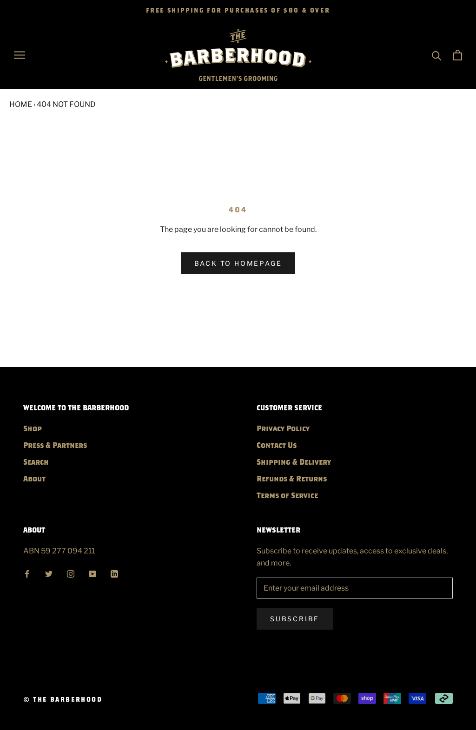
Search (36, 461)
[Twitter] (49, 572)
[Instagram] (70, 572)
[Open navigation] (19, 55)
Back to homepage (238, 263)
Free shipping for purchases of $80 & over (238, 10)
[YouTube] (92, 572)
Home (20, 104)
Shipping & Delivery (294, 461)
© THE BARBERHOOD (63, 699)
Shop (32, 428)
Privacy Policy (283, 428)
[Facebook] (27, 572)
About (34, 478)
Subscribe (294, 619)
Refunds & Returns (292, 478)
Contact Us (277, 445)
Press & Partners (55, 445)
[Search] (437, 55)
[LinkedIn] (114, 572)
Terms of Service (287, 495)
